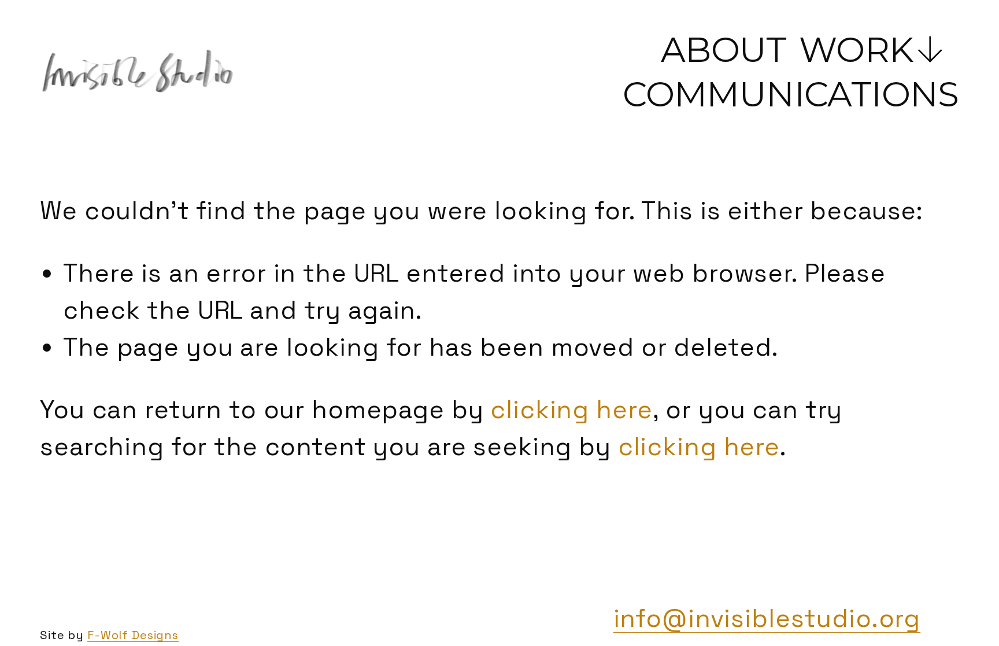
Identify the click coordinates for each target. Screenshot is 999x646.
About (723, 49)
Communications (791, 94)
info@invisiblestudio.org (767, 618)
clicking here (571, 410)
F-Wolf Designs (133, 635)
